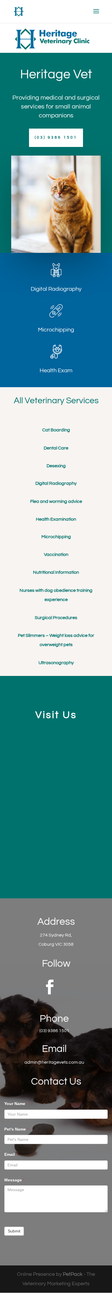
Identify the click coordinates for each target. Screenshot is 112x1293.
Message (14, 1180)
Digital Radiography (56, 289)
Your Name (16, 1103)
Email (11, 1154)
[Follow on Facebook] (50, 987)
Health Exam (56, 370)
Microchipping (56, 330)
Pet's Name (16, 1129)
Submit (14, 1231)
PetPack (72, 1274)
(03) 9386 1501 (56, 137)
